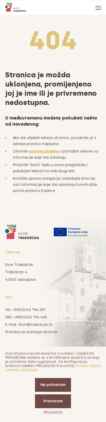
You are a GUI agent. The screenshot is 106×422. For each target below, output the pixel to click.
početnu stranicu (44, 151)
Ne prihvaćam (53, 385)
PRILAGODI (53, 412)
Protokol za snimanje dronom (31, 332)
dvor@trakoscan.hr (35, 324)
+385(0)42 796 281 (28, 310)
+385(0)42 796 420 (30, 317)
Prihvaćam (53, 401)
